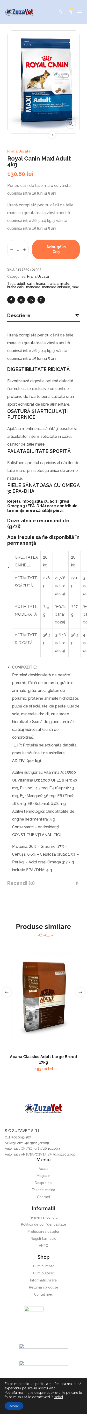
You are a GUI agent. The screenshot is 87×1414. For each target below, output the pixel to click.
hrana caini (15, 287)
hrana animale (58, 284)
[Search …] (60, 12)
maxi (75, 287)
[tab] (43, 316)
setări (58, 1397)
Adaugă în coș (56, 249)
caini (30, 284)
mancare (33, 287)
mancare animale (56, 287)
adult (21, 284)
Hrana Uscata (18, 151)
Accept (14, 1406)
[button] (70, 123)
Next (52, 135)
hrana (40, 284)
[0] (70, 12)
